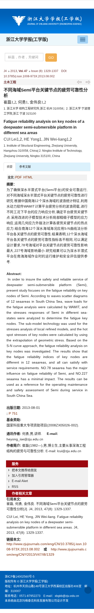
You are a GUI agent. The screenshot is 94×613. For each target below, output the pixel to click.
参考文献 (25, 167)
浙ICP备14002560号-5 (19, 576)
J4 (5, 71)
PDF (18, 177)
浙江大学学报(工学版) (27, 39)
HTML (28, 177)
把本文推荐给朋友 (24, 470)
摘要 (10, 167)
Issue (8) (36, 71)
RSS (15, 487)
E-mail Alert (20, 481)
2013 (13, 71)
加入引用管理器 (23, 475)
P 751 (13, 413)
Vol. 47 (23, 71)
